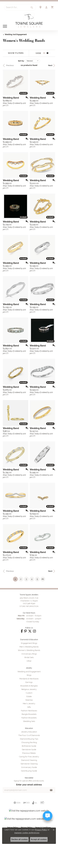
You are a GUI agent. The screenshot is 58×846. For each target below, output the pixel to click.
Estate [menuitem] (29, 696)
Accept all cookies (39, 839)
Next (50, 65)
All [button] (43, 579)
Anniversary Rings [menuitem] (29, 654)
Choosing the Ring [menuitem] (29, 742)
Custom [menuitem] (29, 693)
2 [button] (20, 579)
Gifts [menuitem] (29, 707)
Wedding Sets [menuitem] (29, 721)
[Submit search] (32, 8)
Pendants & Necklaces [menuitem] (29, 679)
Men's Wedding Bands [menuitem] (29, 647)
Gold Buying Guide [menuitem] (29, 771)
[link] (40, 7)
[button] (46, 7)
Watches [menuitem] (29, 700)
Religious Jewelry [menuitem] (29, 689)
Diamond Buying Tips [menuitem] (29, 739)
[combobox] (16, 7)
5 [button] (37, 579)
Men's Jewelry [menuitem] (29, 703)
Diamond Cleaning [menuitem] (29, 760)
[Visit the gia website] (17, 803)
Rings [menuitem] (29, 675)
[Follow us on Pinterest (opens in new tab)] (25, 631)
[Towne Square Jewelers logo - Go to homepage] (29, 20)
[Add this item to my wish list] (26, 97)
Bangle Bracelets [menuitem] (29, 714)
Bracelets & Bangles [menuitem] (29, 686)
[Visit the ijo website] (26, 803)
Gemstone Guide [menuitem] (29, 749)
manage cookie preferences (26, 833)
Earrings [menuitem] (29, 682)
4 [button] (31, 579)
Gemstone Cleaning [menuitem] (29, 764)
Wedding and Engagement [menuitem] (29, 672)
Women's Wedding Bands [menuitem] (29, 650)
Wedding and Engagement (16, 34)
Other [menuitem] (29, 661)
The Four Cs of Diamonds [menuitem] (29, 735)
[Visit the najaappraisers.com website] (29, 810)
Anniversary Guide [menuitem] (29, 767)
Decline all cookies (19, 839)
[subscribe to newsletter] (51, 790)
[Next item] (25, 330)
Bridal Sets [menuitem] (29, 657)
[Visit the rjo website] (42, 803)
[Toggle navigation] (5, 26)
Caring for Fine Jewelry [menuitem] (29, 757)
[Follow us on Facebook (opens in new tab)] (22, 631)
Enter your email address (29, 784)
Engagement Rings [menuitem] (29, 643)
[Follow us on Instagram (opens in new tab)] (34, 631)
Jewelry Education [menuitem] (29, 732)
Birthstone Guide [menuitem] (29, 746)
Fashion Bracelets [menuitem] (29, 718)
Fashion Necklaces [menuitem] (29, 711)
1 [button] (16, 579)
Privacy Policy (41, 830)
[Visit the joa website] (34, 803)
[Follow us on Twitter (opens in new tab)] (30, 631)
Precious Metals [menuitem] (29, 753)
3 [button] (26, 579)
